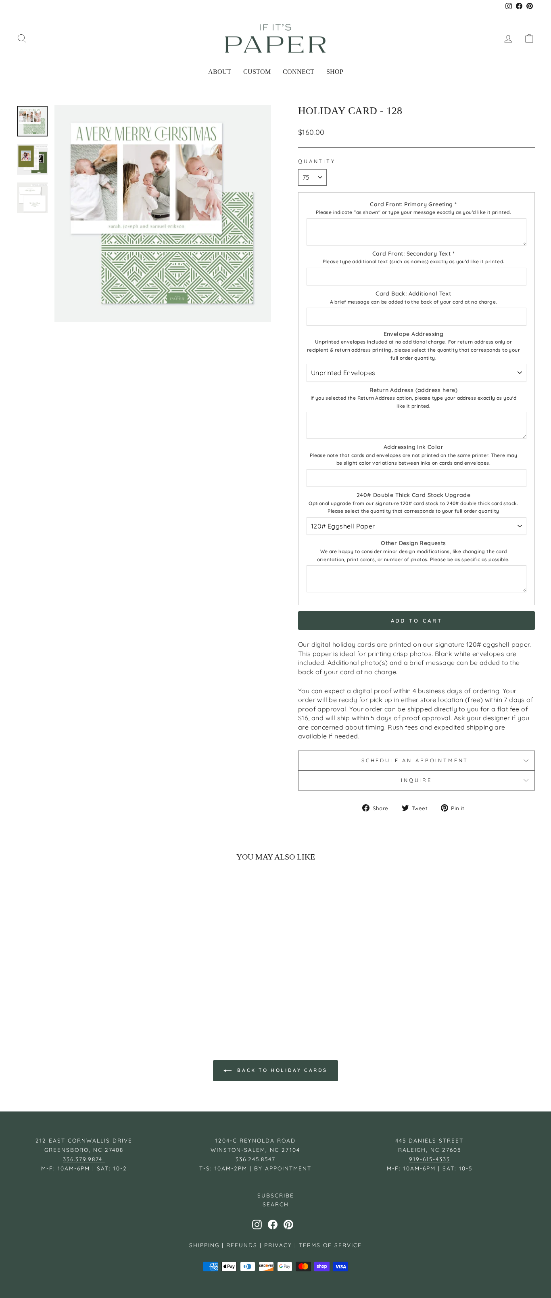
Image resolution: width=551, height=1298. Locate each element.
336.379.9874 (84, 1158)
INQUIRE (416, 780)
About (219, 71)
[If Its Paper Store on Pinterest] (288, 1224)
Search (276, 1204)
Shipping (204, 1244)
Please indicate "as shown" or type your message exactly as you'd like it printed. (413, 212)
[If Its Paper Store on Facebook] (273, 1224)
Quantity (317, 161)
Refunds (241, 1244)
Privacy (278, 1244)
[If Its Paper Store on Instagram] (257, 1224)
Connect (298, 71)
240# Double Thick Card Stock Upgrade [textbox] (413, 502)
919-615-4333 (429, 1158)
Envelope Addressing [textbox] (413, 345)
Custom (257, 71)
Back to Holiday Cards (281, 1070)
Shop (334, 71)
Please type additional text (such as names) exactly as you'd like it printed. (414, 261)
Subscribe (275, 1195)
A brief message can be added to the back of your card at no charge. (413, 302)
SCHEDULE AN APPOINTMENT (416, 760)
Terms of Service (330, 1244)
